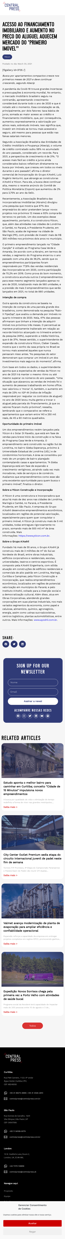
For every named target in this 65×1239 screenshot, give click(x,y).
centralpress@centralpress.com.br (25, 1099)
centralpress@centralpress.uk (23, 1172)
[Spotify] (48, 716)
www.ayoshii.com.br (45, 619)
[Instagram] (24, 716)
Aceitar (32, 1223)
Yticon (7, 57)
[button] (5, 644)
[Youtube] (42, 716)
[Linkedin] (36, 716)
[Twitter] (30, 716)
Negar (32, 1231)
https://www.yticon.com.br (34, 535)
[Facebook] (18, 716)
